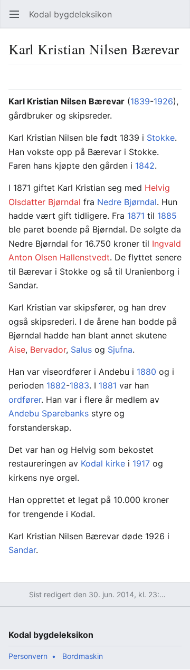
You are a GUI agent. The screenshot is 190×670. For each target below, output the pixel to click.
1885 (167, 215)
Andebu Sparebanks (48, 413)
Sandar (22, 550)
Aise (16, 349)
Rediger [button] (177, 82)
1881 (108, 385)
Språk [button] (19, 82)
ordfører (24, 399)
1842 (145, 165)
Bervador (48, 349)
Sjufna (120, 349)
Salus (81, 349)
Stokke (161, 137)
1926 (163, 101)
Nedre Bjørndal (127, 202)
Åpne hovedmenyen (17, 19)
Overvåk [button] (153, 82)
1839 (140, 101)
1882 (56, 385)
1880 (146, 371)
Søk (171, 19)
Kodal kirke (103, 463)
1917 (141, 463)
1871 (136, 215)
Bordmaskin (82, 656)
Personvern (28, 656)
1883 (79, 385)
